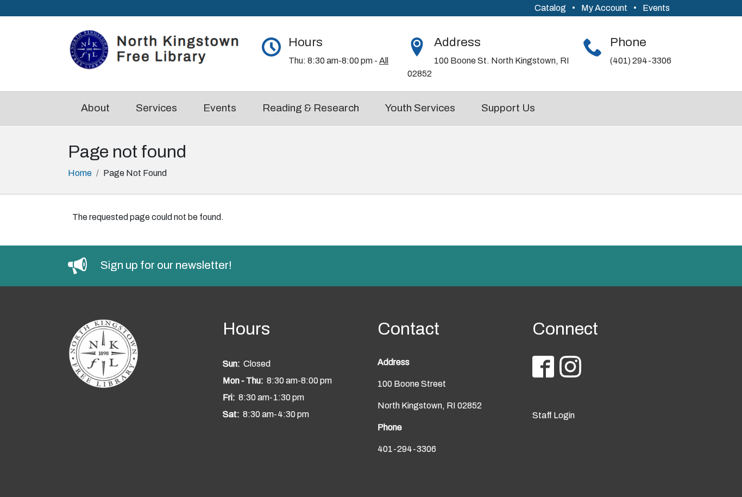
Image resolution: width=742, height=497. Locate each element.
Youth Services (420, 108)
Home (80, 173)
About (95, 108)
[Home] (161, 50)
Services (156, 108)
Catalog (550, 7)
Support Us (508, 108)
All (383, 60)
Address (457, 42)
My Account (604, 7)
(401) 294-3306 (640, 60)
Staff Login (553, 415)
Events (656, 7)
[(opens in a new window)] (84, 265)
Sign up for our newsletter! (166, 265)
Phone (628, 42)
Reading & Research (310, 108)
